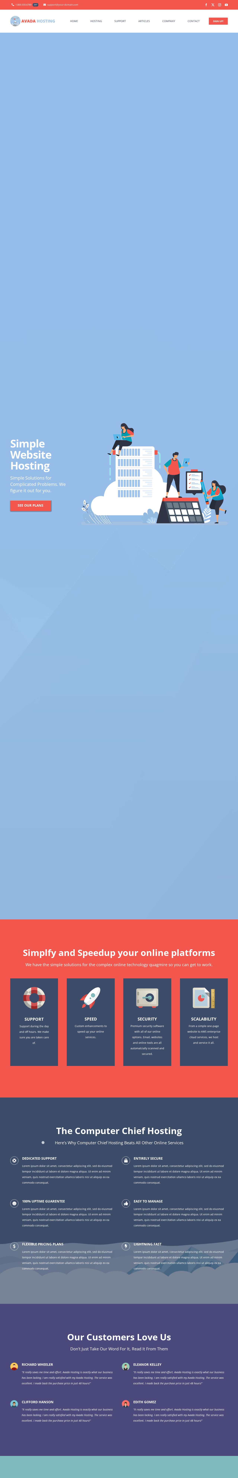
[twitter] (212, 4)
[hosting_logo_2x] (32, 17)
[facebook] (206, 4)
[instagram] (219, 4)
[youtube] (226, 4)
